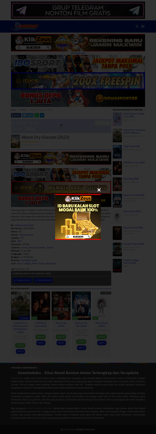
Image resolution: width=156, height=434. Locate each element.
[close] (99, 190)
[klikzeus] (78, 216)
